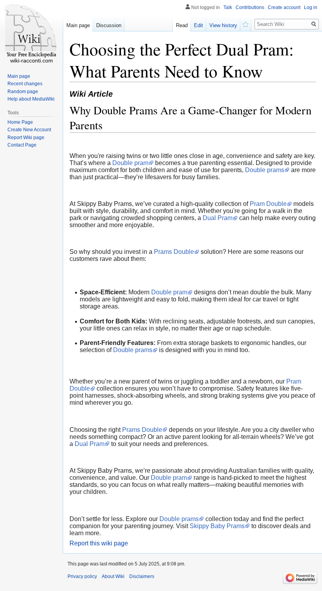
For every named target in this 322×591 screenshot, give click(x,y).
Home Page (20, 122)
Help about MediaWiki (31, 99)
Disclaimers (141, 576)
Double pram (130, 163)
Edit (198, 25)
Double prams (264, 170)
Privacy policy (82, 576)
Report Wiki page (25, 137)
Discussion (108, 25)
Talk (227, 7)
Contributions (250, 7)
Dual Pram (217, 218)
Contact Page (22, 145)
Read (182, 25)
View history (223, 25)
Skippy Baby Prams (217, 526)
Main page (78, 25)
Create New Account (29, 129)
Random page (22, 91)
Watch (245, 23)
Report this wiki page (99, 543)
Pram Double (268, 203)
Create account (284, 7)
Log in (310, 7)
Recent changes (24, 83)
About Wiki (113, 576)
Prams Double (174, 251)
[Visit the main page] (31, 31)
